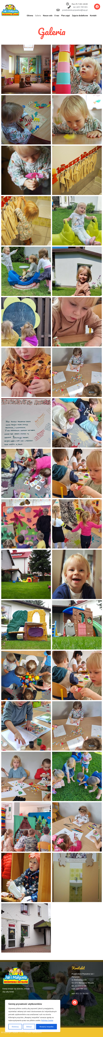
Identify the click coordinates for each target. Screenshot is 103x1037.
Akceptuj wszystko (46, 1027)
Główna (30, 15)
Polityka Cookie (47, 1020)
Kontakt (93, 15)
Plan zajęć (65, 15)
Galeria (38, 15)
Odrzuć (29, 1027)
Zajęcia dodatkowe (80, 15)
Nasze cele (47, 15)
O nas (56, 15)
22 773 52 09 (80, 985)
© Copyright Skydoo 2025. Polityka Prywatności (21, 1032)
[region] (32, 1016)
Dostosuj (15, 1027)
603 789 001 (81, 988)
